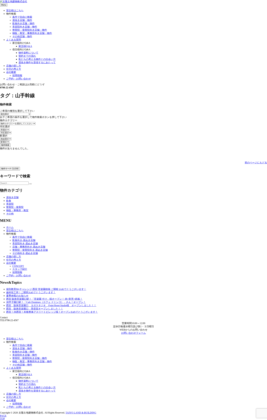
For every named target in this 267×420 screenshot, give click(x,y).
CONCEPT (18, 266)
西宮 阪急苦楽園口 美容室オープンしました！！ (34, 308)
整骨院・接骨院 (14, 207)
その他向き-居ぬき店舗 (25, 253)
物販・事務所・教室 (17, 210)
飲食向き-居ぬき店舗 (23, 240)
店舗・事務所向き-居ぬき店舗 (28, 246)
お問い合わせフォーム (133, 333)
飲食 (8, 200)
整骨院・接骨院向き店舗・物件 (29, 30)
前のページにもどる (256, 162)
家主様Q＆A (25, 46)
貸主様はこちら (14, 10)
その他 (10, 213)
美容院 (10, 204)
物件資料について (28, 52)
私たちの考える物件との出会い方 (37, 59)
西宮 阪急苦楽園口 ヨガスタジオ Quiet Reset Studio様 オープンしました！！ (51, 305)
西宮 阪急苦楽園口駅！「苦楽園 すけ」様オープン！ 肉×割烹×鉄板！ (44, 299)
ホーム (10, 227)
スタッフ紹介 (19, 269)
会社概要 (11, 72)
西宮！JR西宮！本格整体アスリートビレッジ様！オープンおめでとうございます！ (52, 312)
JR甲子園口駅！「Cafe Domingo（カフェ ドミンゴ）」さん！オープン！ (46, 302)
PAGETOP (3, 417)
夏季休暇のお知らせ (17, 295)
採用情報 (17, 75)
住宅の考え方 (13, 69)
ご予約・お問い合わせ (18, 78)
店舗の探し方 (13, 65)
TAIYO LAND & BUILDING (81, 412)
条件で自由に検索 (22, 17)
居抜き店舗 (12, 197)
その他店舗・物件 (22, 36)
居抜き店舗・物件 (22, 20)
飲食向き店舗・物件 (23, 23)
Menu (3, 5)
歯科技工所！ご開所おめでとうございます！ (31, 292)
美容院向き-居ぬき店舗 (25, 243)
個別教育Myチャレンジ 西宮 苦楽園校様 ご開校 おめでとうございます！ (46, 289)
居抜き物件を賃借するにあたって (37, 62)
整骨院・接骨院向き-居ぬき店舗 (30, 250)
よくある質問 (13, 39)
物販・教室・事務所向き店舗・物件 (32, 33)
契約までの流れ (27, 56)
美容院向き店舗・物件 (24, 26)
